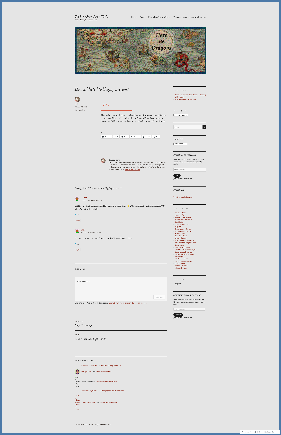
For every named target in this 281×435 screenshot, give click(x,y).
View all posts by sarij (132, 169)
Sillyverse (178, 227)
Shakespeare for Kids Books (185, 240)
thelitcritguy (179, 257)
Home (134, 17)
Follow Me (178, 190)
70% (106, 104)
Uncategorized (80, 110)
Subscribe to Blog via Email (187, 295)
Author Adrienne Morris (183, 261)
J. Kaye (84, 197)
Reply (78, 220)
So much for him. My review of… (107, 382)
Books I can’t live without (159, 17)
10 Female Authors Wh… (89, 366)
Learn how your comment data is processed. (128, 303)
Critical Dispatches (181, 266)
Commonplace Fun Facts (183, 231)
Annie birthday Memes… (89, 391)
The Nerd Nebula (181, 268)
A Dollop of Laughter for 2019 (185, 99)
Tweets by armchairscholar (183, 197)
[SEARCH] (204, 127)
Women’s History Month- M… (111, 366)
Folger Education (181, 238)
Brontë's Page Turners (183, 217)
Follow (177, 176)
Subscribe (178, 315)
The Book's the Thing (182, 259)
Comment (159, 297)
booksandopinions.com (183, 252)
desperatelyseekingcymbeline (185, 243)
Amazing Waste (180, 213)
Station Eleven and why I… (104, 372)
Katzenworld (179, 245)
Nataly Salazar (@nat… (89, 402)
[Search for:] (188, 127)
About (142, 17)
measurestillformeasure (183, 220)
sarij (76, 104)
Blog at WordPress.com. (103, 425)
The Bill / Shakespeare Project (185, 250)
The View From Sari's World (91, 16)
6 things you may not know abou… (113, 391)
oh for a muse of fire (182, 224)
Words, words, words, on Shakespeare (189, 17)
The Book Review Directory (184, 254)
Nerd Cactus (179, 222)
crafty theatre (180, 263)
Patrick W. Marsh (181, 236)
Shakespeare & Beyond (183, 229)
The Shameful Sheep (182, 247)
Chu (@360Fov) (87, 372)
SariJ (83, 230)
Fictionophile (180, 234)
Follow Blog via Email (184, 155)
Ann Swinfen (179, 215)
